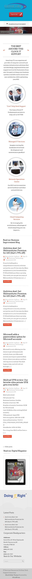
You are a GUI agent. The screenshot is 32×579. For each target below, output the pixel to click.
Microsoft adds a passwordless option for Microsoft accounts (14, 336)
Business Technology (16, 258)
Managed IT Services (17, 141)
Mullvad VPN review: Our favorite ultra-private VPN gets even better (15, 382)
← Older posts (7, 447)
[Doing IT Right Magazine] (18, 472)
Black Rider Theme (12, 575)
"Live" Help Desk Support (16, 106)
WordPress (16, 577)
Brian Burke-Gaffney (12, 256)
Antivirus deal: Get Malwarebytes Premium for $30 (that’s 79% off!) (14, 250)
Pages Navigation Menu (17, 24)
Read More (7, 281)
